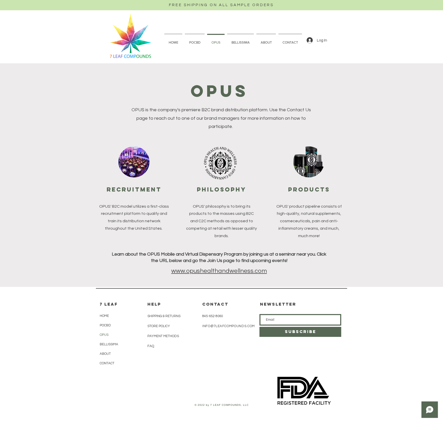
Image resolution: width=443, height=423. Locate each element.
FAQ (150, 346)
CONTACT (107, 363)
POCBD (105, 325)
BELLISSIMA (109, 344)
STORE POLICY (159, 326)
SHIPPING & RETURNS (163, 316)
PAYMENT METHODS (163, 336)
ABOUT (105, 354)
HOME (104, 316)
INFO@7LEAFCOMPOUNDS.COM (228, 326)
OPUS (104, 335)
